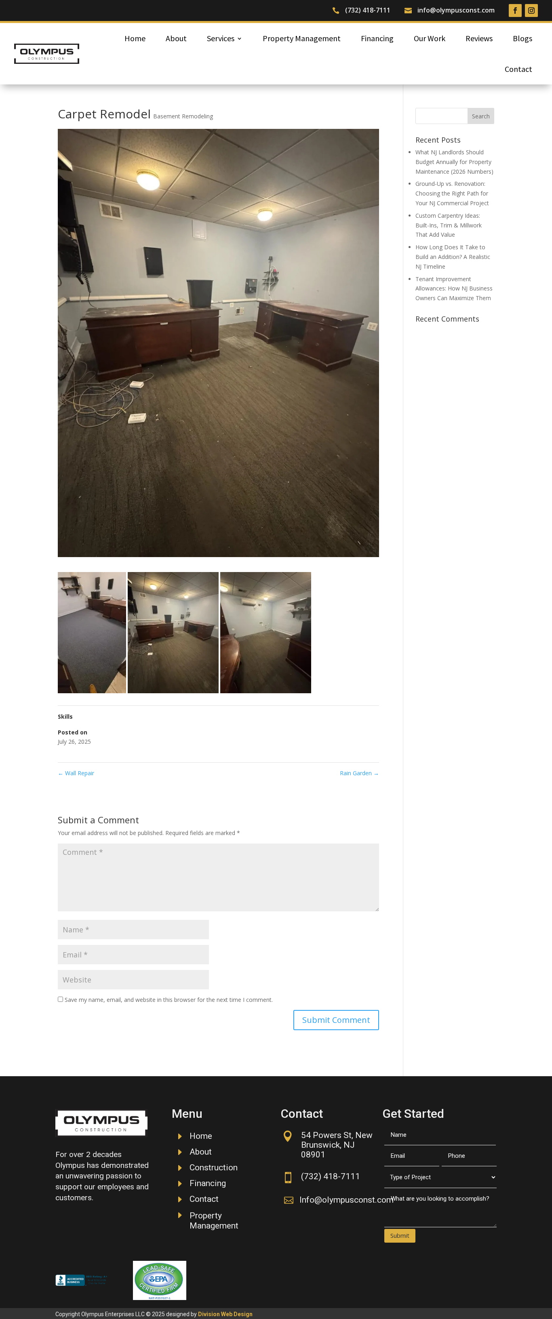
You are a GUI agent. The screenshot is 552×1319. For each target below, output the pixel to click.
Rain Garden (359, 773)
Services (220, 38)
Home (134, 38)
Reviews (479, 38)
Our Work (429, 38)
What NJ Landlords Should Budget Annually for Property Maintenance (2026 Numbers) (454, 161)
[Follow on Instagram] (531, 10)
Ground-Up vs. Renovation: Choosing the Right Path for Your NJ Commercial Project (452, 193)
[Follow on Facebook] (515, 10)
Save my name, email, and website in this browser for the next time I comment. (169, 999)
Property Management (302, 38)
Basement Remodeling (183, 116)
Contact (518, 69)
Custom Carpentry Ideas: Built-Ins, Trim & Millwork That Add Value (448, 225)
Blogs (522, 38)
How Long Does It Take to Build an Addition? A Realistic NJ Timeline (452, 256)
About (176, 38)
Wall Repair (76, 773)
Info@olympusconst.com (346, 1200)
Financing (377, 38)
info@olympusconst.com (456, 10)
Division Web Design (225, 1314)
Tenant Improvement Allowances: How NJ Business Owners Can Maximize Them (454, 288)
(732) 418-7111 (367, 10)
